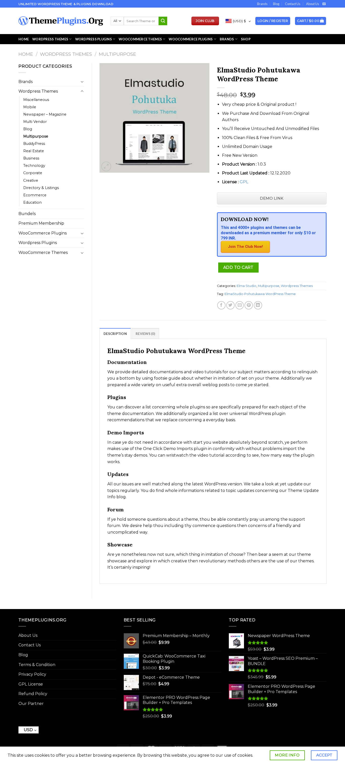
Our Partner (31, 703)
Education (32, 202)
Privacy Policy (32, 674)
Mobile (29, 107)
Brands (262, 4)
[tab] (115, 333)
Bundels (27, 213)
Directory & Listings (41, 188)
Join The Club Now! (245, 246)
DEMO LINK (271, 198)
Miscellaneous (36, 99)
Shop (246, 39)
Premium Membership (41, 223)
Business (31, 158)
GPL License (30, 684)
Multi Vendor (35, 121)
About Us (312, 4)
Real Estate (33, 151)
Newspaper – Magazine (44, 114)
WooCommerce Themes (140, 39)
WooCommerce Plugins (191, 39)
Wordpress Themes (66, 54)
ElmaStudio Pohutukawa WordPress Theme (260, 294)
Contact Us (292, 4)
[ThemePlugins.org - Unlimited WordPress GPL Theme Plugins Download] (60, 20)
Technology (34, 165)
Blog (276, 4)
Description (115, 334)
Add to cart (238, 267)
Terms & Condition (36, 664)
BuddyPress (34, 143)
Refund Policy (32, 693)
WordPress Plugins (93, 39)
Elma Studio (246, 286)
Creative (30, 180)
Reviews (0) (145, 334)
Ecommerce (34, 195)
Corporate (32, 173)
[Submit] (163, 21)
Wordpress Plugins (37, 242)
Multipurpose (117, 54)
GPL (244, 181)
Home (23, 39)
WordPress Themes (50, 39)
